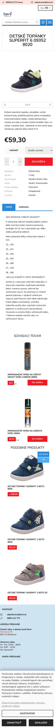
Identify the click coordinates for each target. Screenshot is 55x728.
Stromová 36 (6, 631)
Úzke (45, 179)
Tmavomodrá (41, 183)
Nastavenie (27, 713)
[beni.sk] (27, 14)
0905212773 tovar (14, 2)
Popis (9, 207)
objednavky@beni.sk (44, 2)
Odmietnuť (14, 722)
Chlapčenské (34, 191)
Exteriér (32, 195)
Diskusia (24, 207)
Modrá (31, 183)
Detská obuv (34, 171)
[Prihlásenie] (43, 22)
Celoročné (33, 187)
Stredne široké (35, 179)
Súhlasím (41, 722)
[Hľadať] (37, 22)
